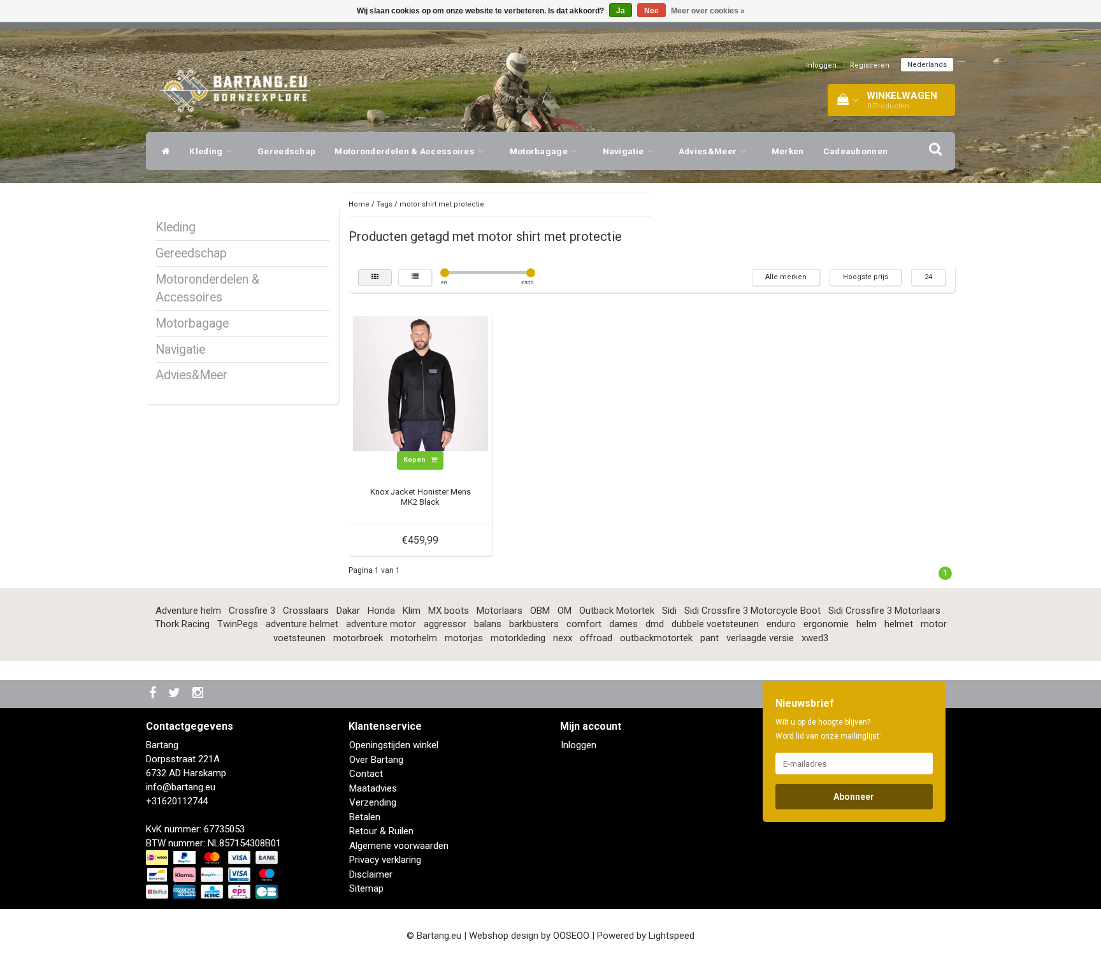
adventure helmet (302, 624)
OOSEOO (571, 935)
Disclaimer (370, 874)
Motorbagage (540, 151)
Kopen (415, 460)
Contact (366, 773)
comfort (583, 624)
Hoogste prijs (865, 277)
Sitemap (366, 888)
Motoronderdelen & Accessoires (406, 151)
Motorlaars (499, 610)
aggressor (445, 624)
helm (866, 624)
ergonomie (826, 624)
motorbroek (358, 638)
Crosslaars (306, 610)
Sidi (669, 610)
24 (928, 277)
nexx (562, 638)
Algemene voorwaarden (399, 845)
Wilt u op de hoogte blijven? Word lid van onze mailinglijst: (828, 729)
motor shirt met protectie (441, 204)
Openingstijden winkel (393, 745)
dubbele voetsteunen (715, 624)
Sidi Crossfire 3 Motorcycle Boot (752, 610)
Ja (620, 10)
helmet (898, 624)
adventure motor (381, 624)
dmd (654, 624)
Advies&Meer (709, 151)
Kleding (206, 151)
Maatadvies (373, 788)
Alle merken (786, 277)
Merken (788, 151)
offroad (596, 638)
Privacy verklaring (385, 859)
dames (623, 624)
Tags (384, 204)
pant (709, 638)
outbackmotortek (656, 638)
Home (359, 204)
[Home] (163, 151)
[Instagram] (199, 693)
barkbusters (534, 624)
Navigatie (624, 151)
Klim (412, 610)
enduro (781, 624)
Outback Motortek (616, 610)
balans (487, 624)
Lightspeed (671, 935)
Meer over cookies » (708, 10)
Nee (651, 10)
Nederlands (927, 65)
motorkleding (518, 638)
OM (565, 610)
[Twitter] (176, 693)
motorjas (464, 638)
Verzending (372, 802)
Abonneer (853, 797)
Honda (381, 610)
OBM (540, 610)
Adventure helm (188, 610)
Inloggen (821, 65)
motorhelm (414, 638)
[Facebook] (154, 693)
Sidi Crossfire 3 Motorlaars (884, 610)
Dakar (348, 610)
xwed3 (815, 638)
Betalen (364, 817)
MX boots (448, 610)
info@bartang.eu (180, 787)
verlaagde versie (760, 638)
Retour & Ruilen (381, 831)
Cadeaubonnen (855, 151)
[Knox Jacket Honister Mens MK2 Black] (420, 383)
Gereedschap (286, 151)
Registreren (869, 65)
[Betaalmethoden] (213, 875)
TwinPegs (237, 624)
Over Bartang (376, 759)
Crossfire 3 (252, 610)
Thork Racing (182, 624)
